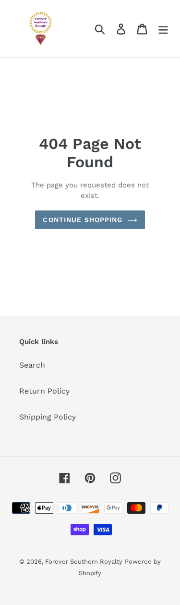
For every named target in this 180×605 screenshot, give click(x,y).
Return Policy (44, 390)
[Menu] (163, 28)
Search (32, 365)
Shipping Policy (47, 416)
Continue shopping (82, 219)
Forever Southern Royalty (83, 561)
